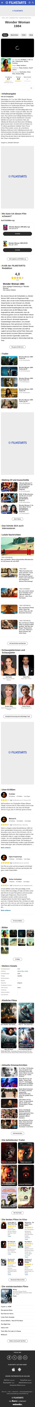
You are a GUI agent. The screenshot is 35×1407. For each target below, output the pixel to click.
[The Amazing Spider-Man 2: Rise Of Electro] (26, 1038)
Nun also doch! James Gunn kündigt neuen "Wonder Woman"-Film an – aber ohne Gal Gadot (26, 594)
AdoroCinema (23, 1382)
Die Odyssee (11, 1241)
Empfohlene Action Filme (25, 17)
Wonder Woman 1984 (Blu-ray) (19, 227)
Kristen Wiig (20, 73)
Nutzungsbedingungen (26, 1391)
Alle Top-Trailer (17, 1213)
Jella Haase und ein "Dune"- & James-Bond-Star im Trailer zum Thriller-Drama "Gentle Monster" (26, 1103)
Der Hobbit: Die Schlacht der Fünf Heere (14, 1024)
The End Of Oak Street (11, 1260)
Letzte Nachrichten (11, 534)
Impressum (15, 1391)
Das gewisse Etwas (6, 1310)
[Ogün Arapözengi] (4, 858)
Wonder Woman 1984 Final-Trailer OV (26, 379)
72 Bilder (17, 959)
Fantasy (15, 63)
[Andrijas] (4, 795)
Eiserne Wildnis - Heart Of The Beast (12, 1320)
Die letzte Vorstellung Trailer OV (9, 1206)
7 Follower (12, 859)
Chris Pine (26, 677)
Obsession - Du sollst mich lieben (29, 1224)
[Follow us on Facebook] (9, 1357)
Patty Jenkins (21, 65)
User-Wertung (8, 77)
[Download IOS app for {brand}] (14, 1369)
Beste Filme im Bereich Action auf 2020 (22, 1052)
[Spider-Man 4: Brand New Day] (3, 1225)
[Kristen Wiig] (9, 694)
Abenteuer (19, 61)
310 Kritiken (20, 821)
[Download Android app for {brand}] (20, 1369)
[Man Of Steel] (9, 1038)
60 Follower (12, 821)
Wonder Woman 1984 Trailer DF (26, 357)
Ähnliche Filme (9, 1000)
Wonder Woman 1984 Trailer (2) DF (26, 368)
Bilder (5, 927)
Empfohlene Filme (14, 17)
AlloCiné (6, 1380)
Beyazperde (7, 1382)
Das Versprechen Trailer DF (9, 1184)
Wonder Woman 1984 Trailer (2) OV (26, 400)
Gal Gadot (23, 72)
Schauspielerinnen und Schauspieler (13, 651)
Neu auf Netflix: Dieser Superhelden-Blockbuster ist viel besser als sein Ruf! (17, 560)
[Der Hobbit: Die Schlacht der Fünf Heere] (9, 1013)
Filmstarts (18, 77)
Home (3, 17)
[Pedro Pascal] (26, 694)
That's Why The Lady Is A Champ (11, 1331)
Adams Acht (4, 1327)
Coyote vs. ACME (6, 1306)
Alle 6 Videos (17, 519)
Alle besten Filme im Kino (17, 1280)
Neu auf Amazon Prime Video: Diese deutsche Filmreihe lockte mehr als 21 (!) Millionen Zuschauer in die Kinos (26, 1123)
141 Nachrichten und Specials (17, 643)
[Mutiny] (6, 1296)
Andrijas (12, 794)
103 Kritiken (19, 859)
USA (19, 969)
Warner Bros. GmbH (23, 971)
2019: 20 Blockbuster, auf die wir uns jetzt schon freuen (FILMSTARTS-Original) (26, 497)
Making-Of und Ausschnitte (15, 480)
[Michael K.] (4, 819)
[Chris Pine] (26, 665)
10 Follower (12, 796)
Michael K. (12, 818)
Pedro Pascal (26, 706)
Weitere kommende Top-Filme (17, 1341)
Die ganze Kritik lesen (17, 347)
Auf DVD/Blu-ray (8, 220)
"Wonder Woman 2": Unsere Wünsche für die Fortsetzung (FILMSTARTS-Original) (25, 486)
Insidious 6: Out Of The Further (28, 1261)
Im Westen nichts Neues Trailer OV (26, 1184)
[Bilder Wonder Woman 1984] (5, 933)
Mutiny (15, 1289)
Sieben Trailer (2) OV (26, 1162)
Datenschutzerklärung (12, 1393)
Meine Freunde (27, 77)
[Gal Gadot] (9, 665)
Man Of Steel (9, 1049)
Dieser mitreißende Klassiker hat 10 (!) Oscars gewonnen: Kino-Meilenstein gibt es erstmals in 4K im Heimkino (26, 1114)
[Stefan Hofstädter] (4, 880)
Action (26, 61)
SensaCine (23, 1380)
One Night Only (5, 1324)
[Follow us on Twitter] (14, 1357)
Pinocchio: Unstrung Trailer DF (9, 1162)
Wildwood (4, 1334)
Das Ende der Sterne (7, 1313)
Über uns (4, 1391)
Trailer (5, 353)
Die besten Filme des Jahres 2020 (20, 1051)
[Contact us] (25, 1357)
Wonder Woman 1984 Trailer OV (26, 389)
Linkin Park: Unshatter (7, 1317)
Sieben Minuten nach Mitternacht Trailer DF (26, 1206)
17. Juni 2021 (16, 59)
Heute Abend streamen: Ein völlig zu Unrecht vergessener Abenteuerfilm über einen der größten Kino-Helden (26, 1093)
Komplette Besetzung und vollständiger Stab (17, 716)
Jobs (9, 1391)
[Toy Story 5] (20, 1244)
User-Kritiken (8, 789)
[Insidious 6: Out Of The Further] (20, 1262)
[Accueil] (16, 2)
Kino (7, 17)
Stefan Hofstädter (15, 879)
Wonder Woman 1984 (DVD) (18, 243)
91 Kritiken (20, 796)
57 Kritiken (19, 881)
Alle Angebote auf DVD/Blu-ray (17, 259)
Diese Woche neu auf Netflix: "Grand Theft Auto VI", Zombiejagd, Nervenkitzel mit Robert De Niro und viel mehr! (26, 1082)
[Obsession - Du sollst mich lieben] (20, 1225)
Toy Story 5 (28, 1241)
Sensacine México (15, 1385)
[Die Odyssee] (3, 1244)
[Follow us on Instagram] (20, 1357)
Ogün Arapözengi (15, 857)
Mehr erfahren (6, 847)
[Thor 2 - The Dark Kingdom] (26, 1013)
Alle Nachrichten (17, 1133)
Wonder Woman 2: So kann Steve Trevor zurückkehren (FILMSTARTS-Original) (26, 508)
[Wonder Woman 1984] (6, 65)
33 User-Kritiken (17, 921)
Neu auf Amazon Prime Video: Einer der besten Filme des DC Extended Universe (26, 610)
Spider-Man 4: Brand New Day (12, 1223)
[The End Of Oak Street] (3, 1262)
